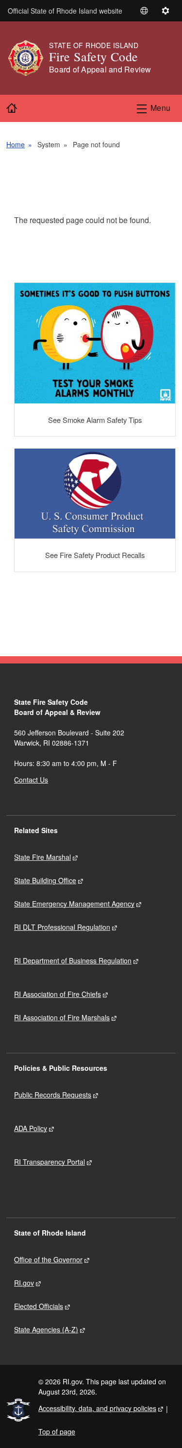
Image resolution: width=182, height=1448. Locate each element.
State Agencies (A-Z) (46, 1329)
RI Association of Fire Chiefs (57, 994)
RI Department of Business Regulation (73, 960)
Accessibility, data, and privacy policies (97, 1408)
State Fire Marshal (42, 857)
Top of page (56, 1431)
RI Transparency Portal (49, 1162)
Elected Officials (38, 1306)
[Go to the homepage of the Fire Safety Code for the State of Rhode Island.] (27, 58)
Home (15, 144)
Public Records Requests (52, 1094)
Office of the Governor (48, 1259)
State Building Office (45, 880)
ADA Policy (30, 1128)
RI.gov (24, 1283)
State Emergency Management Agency (74, 903)
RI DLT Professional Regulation (62, 927)
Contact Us (31, 780)
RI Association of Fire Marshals (62, 1017)
